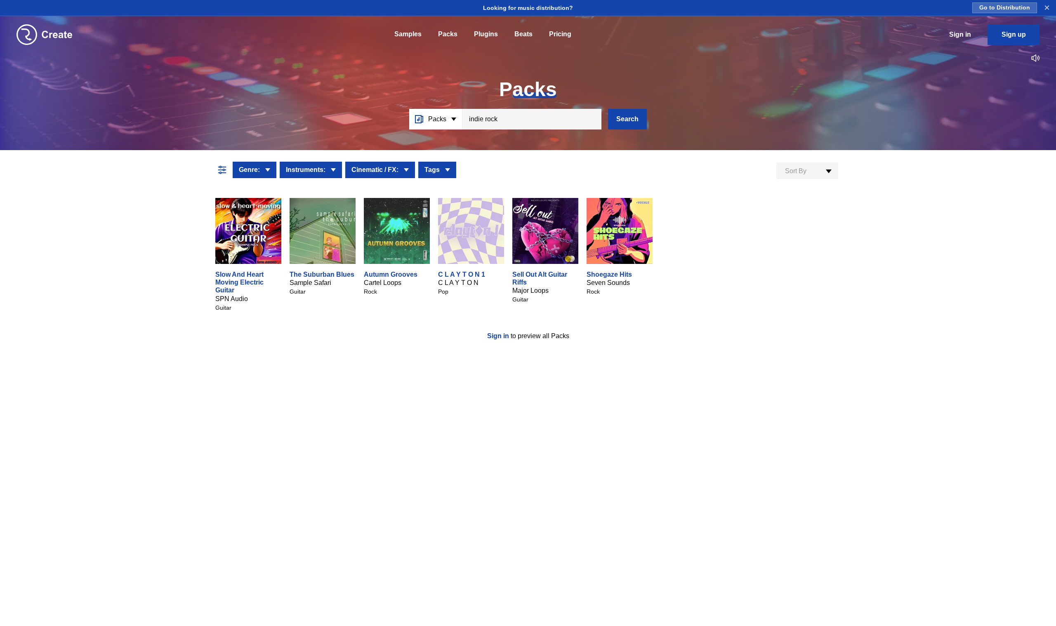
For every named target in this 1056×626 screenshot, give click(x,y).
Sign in (499, 335)
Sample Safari (310, 282)
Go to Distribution (1004, 8)
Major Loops (530, 290)
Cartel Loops (382, 282)
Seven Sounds (608, 282)
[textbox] (807, 171)
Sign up (1014, 34)
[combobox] (807, 170)
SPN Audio (231, 298)
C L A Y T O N (458, 282)
